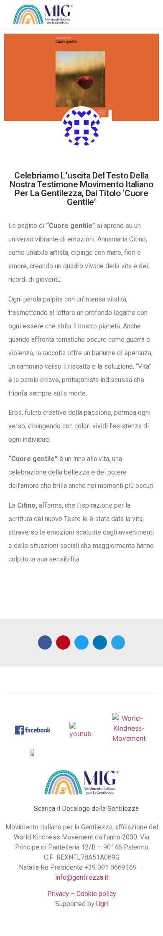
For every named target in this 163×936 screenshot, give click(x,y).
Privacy (58, 894)
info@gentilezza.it (81, 877)
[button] (105, 14)
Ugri (102, 904)
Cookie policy (96, 894)
